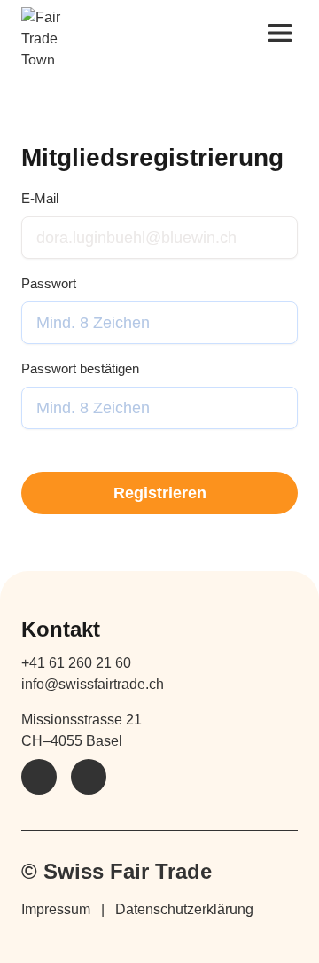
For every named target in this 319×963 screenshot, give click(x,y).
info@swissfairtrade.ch (92, 684)
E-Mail (39, 198)
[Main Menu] (280, 32)
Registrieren (159, 493)
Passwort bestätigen (80, 368)
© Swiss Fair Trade (116, 871)
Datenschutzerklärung (184, 909)
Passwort (48, 283)
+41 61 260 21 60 (76, 662)
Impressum (55, 909)
